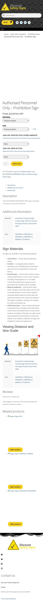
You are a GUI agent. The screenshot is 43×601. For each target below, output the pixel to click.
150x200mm (19, 234)
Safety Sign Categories (18, 34)
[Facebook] (17, 22)
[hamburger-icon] (2, 29)
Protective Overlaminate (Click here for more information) (21, 138)
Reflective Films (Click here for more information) (19, 151)
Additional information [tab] (15, 188)
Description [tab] (11, 185)
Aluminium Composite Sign (24, 218)
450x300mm (19, 237)
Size (4, 126)
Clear (34, 129)
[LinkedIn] (25, 22)
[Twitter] (21, 22)
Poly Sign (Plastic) (21, 223)
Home (6, 34)
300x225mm (28, 234)
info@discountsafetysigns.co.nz (17, 587)
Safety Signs (7, 177)
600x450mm (28, 237)
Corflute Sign (19, 221)
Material (6, 117)
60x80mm (18, 239)
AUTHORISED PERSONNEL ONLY (14, 174)
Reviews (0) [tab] (11, 190)
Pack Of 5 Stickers (31, 221)
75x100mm (26, 239)
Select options (15, 450)
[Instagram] (29, 22)
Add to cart (17, 164)
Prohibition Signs (34, 34)
